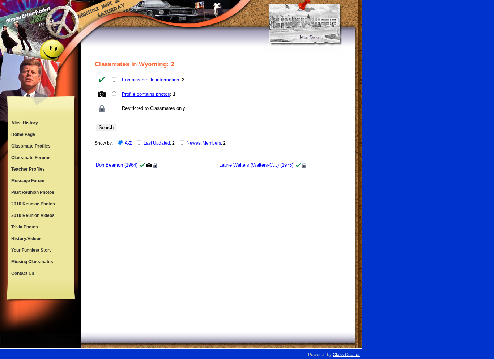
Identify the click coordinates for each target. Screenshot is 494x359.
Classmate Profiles (31, 146)
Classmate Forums (31, 157)
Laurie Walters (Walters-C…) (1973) (256, 165)
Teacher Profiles (28, 169)
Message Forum (27, 180)
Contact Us (22, 273)
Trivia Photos (24, 227)
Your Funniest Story (31, 250)
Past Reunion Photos (32, 192)
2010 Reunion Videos (33, 215)
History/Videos (26, 238)
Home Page (23, 134)
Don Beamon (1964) (116, 165)
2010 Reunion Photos (33, 203)
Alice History (24, 122)
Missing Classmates (32, 261)
